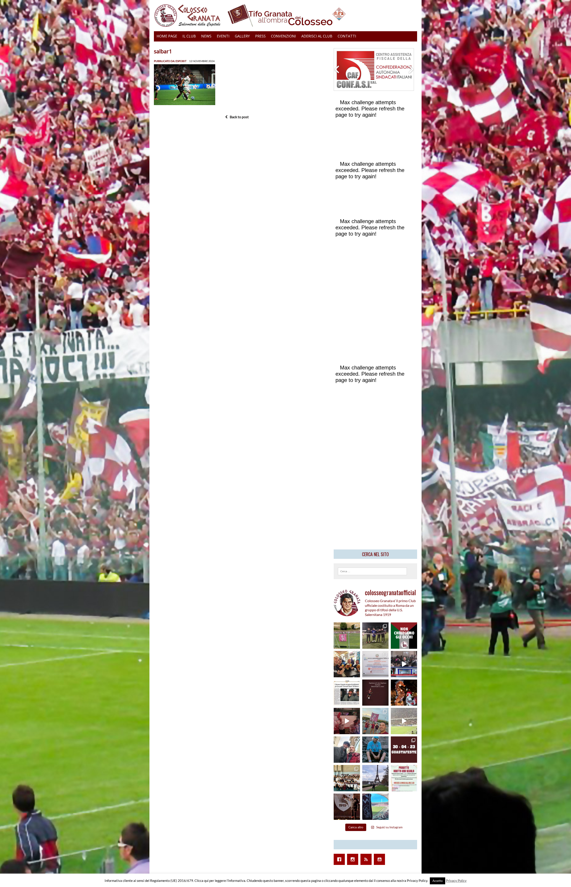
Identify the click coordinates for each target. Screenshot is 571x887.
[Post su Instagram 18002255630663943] (375, 693)
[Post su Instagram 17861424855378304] (347, 693)
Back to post (239, 117)
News (206, 36)
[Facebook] (340, 859)
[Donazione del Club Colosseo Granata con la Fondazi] (347, 778)
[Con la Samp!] (375, 721)
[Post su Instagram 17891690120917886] (404, 778)
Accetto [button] (437, 881)
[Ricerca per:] (372, 571)
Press (260, 36)
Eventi (223, 36)
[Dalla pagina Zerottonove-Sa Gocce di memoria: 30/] (404, 749)
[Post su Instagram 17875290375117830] (404, 721)
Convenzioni (283, 36)
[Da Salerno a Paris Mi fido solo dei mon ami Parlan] (375, 778)
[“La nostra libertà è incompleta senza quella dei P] (404, 635)
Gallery (242, 36)
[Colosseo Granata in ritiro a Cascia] (347, 635)
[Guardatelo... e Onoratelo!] (347, 807)
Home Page (167, 36)
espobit (181, 61)
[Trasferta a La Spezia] (347, 664)
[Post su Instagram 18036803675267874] (404, 664)
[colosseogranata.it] (285, 15)
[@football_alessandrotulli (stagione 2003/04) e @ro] (375, 635)
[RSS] (367, 859)
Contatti (347, 36)
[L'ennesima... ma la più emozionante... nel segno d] (375, 664)
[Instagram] (353, 859)
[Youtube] (380, 859)
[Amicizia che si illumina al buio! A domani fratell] (404, 693)
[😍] (375, 749)
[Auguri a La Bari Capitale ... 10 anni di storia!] (347, 721)
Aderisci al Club (316, 36)
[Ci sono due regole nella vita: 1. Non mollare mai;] (375, 807)
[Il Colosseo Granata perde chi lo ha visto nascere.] (347, 749)
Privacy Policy (456, 881)
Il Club (189, 36)
